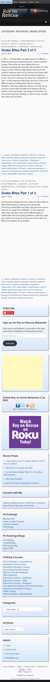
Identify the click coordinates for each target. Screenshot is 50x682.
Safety (14, 44)
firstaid (3, 165)
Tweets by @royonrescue (13, 502)
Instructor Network (10, 524)
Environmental (9, 46)
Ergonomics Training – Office (15, 580)
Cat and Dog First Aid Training (15, 569)
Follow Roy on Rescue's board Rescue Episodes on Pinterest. (24, 504)
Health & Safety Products (13, 521)
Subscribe (10, 343)
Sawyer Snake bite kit (31, 171)
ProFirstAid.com (16, 171)
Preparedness (28, 41)
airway (7, 155)
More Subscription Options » (25, 409)
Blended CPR (8, 518)
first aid (43, 163)
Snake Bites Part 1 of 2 (18, 193)
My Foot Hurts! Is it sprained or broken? (22, 483)
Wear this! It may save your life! (19, 467)
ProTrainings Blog (10, 545)
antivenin (24, 155)
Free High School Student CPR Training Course (23, 585)
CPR (14, 163)
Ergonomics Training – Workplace (17, 583)
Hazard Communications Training (17, 588)
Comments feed (12, 653)
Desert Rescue (33, 163)
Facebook (20, 672)
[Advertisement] (23, 372)
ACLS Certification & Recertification (18, 561)
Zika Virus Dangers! (14, 478)
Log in (8, 645)
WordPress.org (12, 657)
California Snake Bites (20, 160)
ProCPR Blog (8, 540)
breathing (33, 157)
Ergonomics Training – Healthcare (17, 577)
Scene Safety (26, 44)
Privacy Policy (29, 666)
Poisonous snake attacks (36, 168)
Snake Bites (36, 46)
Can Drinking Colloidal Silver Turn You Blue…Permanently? (24, 473)
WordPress (24, 678)
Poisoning (24, 46)
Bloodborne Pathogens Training (16, 567)
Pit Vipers (22, 168)
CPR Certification (10, 575)
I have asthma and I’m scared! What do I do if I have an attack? (24, 462)
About (15, 2)
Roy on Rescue (6, 2)
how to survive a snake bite (32, 165)
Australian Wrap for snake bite (17, 157)
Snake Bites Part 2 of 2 (18, 50)
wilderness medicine (25, 174)
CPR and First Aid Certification (16, 572)
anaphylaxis (15, 155)
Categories (23, 2)
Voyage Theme (34, 678)
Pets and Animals (10, 41)
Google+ (25, 672)
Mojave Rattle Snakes (9, 168)
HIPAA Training (9, 591)
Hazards (23, 184)
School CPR (8, 548)
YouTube (28, 672)
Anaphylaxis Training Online (14, 564)
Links (37, 2)
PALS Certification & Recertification (17, 594)
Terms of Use (42, 666)
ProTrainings (8, 526)
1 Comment (43, 53)
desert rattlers (22, 163)
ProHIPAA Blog (9, 543)
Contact (31, 2)
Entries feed (11, 649)
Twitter (23, 672)
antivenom (33, 155)
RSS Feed (31, 672)
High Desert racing (14, 165)
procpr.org (5, 171)
